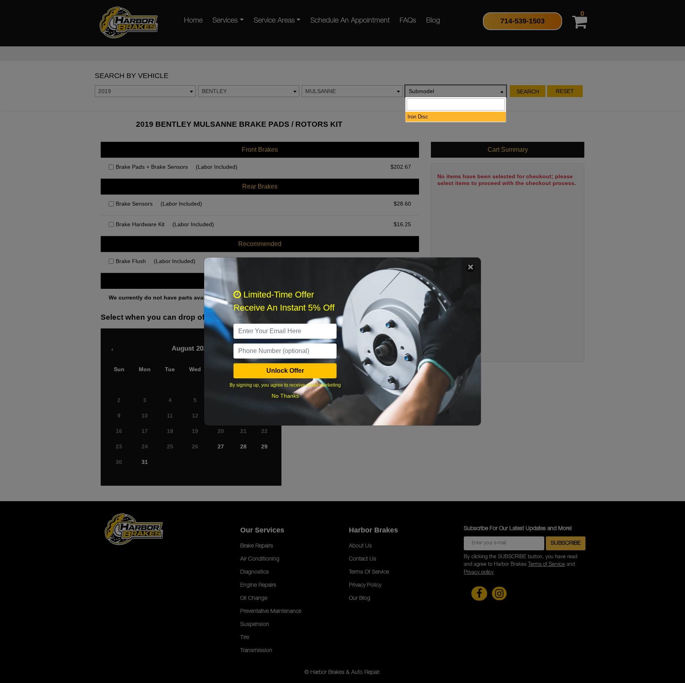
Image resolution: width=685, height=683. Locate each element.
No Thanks (285, 396)
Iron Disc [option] (418, 117)
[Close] (470, 268)
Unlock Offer (285, 370)
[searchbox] (456, 104)
